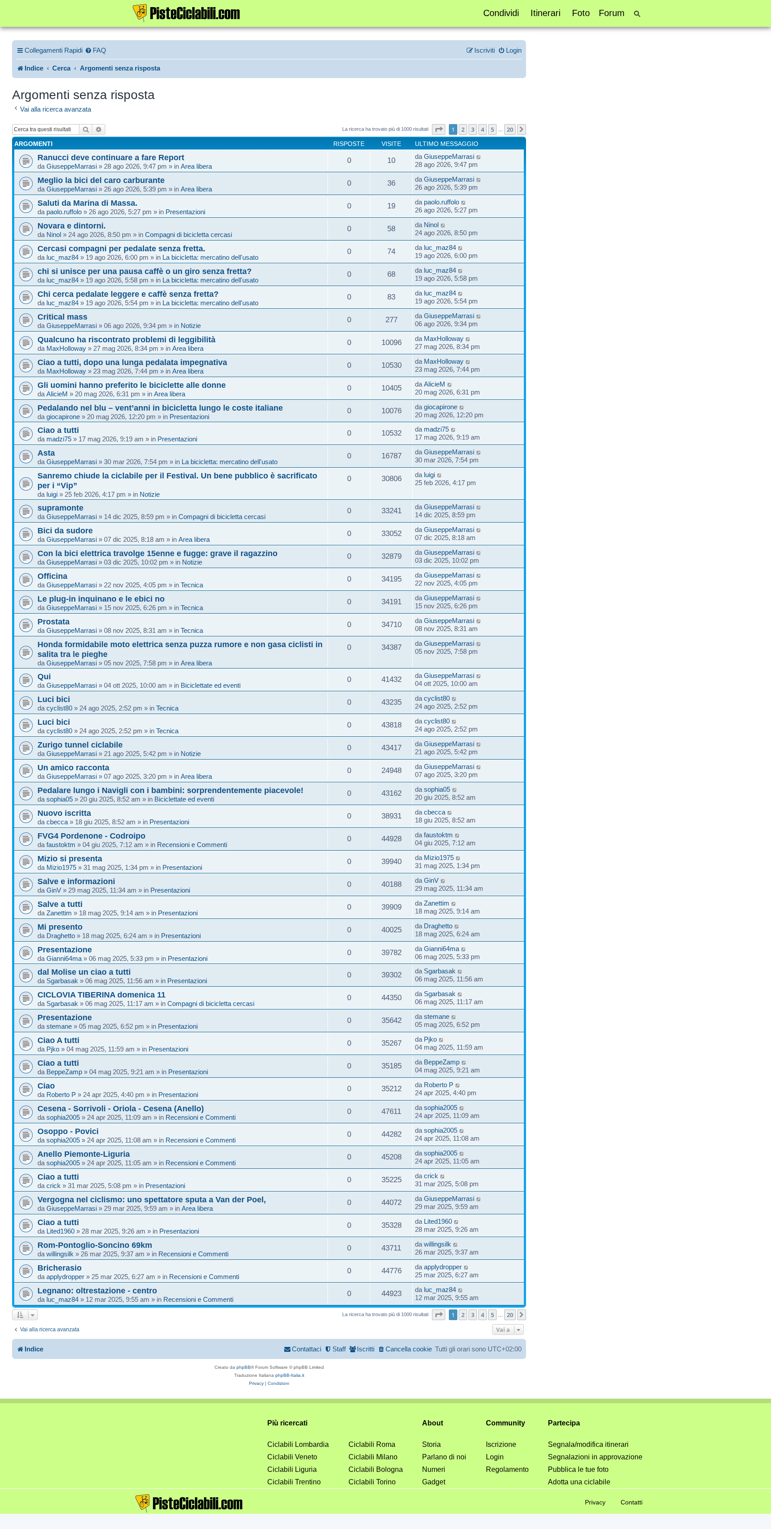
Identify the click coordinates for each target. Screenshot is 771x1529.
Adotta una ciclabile (579, 1482)
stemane (59, 1026)
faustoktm (60, 844)
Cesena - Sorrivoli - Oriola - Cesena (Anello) (120, 1108)
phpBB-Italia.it (289, 1375)
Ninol (53, 234)
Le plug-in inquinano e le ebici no (101, 598)
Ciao (46, 1085)
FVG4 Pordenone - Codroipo (91, 835)
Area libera (196, 166)
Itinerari (545, 13)
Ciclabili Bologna (375, 1469)
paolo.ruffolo (64, 212)
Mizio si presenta (69, 858)
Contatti (631, 1502)
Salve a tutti (60, 904)
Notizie (191, 325)
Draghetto (60, 935)
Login (495, 1457)
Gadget (433, 1482)
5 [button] (492, 129)
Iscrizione (501, 1444)
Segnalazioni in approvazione (595, 1457)
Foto (581, 13)
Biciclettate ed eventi (210, 685)
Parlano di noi (444, 1457)
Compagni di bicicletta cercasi (188, 234)
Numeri (433, 1469)
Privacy (595, 1502)
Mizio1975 (61, 867)
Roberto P (61, 1094)
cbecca (57, 822)
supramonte (60, 507)
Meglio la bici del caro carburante (101, 180)
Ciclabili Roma (371, 1444)
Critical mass (62, 316)
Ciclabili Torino (372, 1482)
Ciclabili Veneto (292, 1457)
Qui (44, 676)
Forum (612, 13)
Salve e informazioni (76, 881)
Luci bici (53, 699)
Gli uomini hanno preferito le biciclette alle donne (131, 385)
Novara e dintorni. (71, 225)
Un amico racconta (73, 767)
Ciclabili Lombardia (298, 1444)
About (432, 1423)
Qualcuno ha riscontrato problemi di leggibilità (126, 339)
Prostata (53, 621)
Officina (52, 576)
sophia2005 (63, 1117)
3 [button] (472, 129)
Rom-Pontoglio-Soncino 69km (94, 1245)
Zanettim (59, 913)
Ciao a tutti (58, 430)
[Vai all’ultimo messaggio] (479, 157)
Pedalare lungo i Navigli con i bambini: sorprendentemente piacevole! (170, 790)
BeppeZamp (64, 1072)
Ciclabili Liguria (292, 1469)
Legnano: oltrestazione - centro (97, 1290)
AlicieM (57, 394)
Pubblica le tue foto (578, 1469)
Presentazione (64, 949)
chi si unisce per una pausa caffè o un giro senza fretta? (144, 271)
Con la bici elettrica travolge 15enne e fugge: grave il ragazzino (157, 553)
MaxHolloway (66, 348)
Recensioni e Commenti (192, 844)
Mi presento (60, 926)
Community (505, 1423)
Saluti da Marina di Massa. (87, 203)
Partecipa (564, 1423)
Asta (46, 452)
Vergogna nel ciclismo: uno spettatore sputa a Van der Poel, (151, 1199)
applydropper (65, 1276)
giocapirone (63, 416)
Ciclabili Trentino (294, 1482)
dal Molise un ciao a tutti (84, 971)
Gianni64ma (64, 958)
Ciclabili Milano (373, 1457)
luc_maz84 (62, 257)
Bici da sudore (65, 530)
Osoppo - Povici (68, 1131)
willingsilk (60, 1254)
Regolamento (507, 1469)
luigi (52, 494)
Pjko (52, 1049)
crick (53, 1185)
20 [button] (510, 129)
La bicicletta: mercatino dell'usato (210, 257)
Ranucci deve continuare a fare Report (110, 157)
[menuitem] (95, 50)
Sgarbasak (62, 981)
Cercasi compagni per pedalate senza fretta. (121, 248)
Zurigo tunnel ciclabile (80, 744)
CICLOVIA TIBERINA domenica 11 (101, 994)
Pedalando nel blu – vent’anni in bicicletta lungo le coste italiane (160, 407)
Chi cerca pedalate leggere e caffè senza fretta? (128, 294)
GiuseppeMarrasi (71, 166)
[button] (438, 129)
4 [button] (482, 129)
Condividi (501, 13)
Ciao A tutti (58, 1040)
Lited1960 (60, 1231)
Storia (431, 1444)
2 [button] (462, 129)
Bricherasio (59, 1267)
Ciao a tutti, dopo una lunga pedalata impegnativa (132, 362)
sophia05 (59, 799)
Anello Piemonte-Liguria (83, 1154)
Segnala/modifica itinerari (588, 1444)
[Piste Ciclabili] (186, 12)
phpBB (243, 1367)
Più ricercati (287, 1423)
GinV (53, 890)
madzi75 (58, 439)
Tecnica (192, 585)
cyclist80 (59, 708)
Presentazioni (185, 212)
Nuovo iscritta (64, 813)
